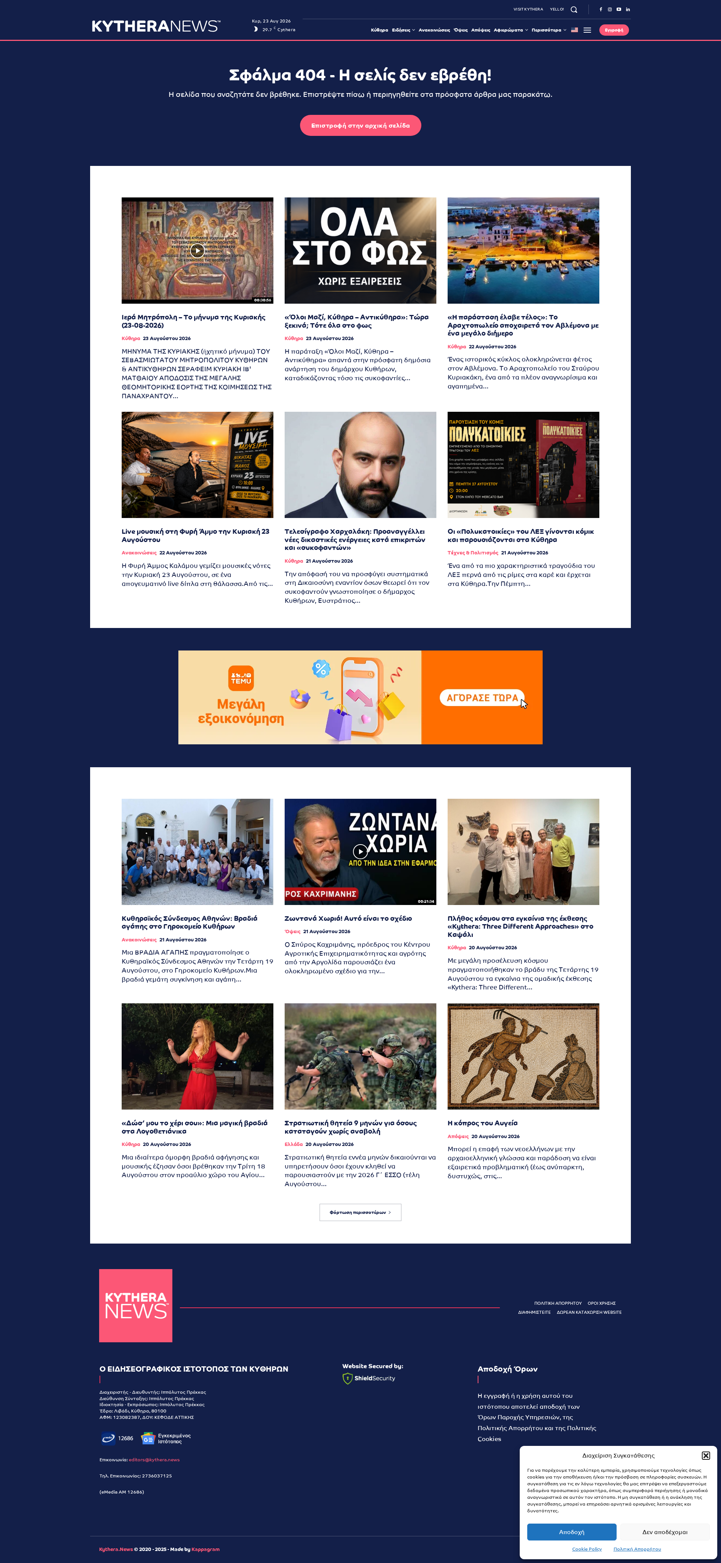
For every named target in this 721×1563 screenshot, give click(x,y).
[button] (706, 1455)
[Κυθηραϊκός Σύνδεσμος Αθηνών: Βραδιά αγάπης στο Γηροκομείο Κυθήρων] (197, 852)
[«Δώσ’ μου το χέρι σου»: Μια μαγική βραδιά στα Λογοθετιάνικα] (197, 1056)
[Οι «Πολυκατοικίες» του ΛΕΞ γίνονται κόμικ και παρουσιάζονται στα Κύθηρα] (523, 465)
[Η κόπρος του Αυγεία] (523, 1056)
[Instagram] (609, 9)
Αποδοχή (572, 1532)
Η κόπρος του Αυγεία (483, 1123)
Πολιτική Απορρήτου (637, 1549)
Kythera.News (116, 1549)
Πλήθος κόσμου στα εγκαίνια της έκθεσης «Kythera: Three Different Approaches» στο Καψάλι (520, 926)
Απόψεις (458, 1136)
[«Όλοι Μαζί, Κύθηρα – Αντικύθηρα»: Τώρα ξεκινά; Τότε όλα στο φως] (360, 250)
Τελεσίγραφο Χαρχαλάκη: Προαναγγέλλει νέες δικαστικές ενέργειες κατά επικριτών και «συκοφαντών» (355, 539)
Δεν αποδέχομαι (665, 1532)
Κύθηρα (131, 338)
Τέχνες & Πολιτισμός (473, 553)
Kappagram (206, 1549)
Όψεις (292, 931)
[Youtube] (618, 9)
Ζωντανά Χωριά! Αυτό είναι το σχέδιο (348, 918)
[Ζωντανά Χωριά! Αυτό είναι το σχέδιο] (360, 852)
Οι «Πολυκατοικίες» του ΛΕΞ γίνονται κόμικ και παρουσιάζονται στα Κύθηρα (521, 535)
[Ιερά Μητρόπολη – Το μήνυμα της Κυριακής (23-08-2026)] (197, 250)
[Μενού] (587, 30)
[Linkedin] (627, 9)
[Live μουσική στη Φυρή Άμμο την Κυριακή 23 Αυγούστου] (197, 465)
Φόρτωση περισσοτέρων (358, 1212)
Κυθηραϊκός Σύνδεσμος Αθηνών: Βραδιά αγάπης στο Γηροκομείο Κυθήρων (190, 922)
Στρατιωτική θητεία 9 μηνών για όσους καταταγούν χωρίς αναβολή (351, 1127)
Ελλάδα (294, 1144)
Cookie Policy (587, 1549)
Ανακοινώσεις (139, 553)
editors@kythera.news (154, 1459)
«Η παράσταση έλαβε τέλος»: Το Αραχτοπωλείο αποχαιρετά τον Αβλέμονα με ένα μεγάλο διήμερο (523, 325)
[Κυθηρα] (170, 26)
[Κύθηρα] (135, 1305)
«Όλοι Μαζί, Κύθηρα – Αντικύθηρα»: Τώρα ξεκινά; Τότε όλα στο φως (357, 321)
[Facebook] (600, 9)
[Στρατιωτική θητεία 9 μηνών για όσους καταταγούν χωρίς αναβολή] (360, 1056)
